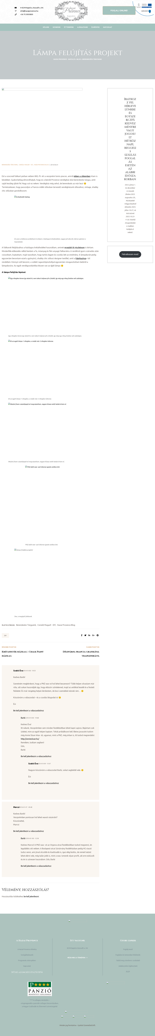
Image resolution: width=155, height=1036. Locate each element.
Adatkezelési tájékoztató (128, 966)
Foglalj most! (128, 949)
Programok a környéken (27, 960)
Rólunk (46, 27)
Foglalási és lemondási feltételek (128, 955)
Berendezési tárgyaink (10, 164)
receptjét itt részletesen (74, 247)
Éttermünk (69, 27)
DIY (5, 635)
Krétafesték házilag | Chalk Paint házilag (26, 652)
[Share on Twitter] (85, 635)
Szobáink (56, 27)
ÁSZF (128, 972)
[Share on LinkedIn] (89, 635)
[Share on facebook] (81, 635)
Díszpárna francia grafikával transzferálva (75, 652)
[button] (119, 10)
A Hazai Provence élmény (27, 949)
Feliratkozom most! (130, 254)
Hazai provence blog (41, 164)
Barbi (23, 718)
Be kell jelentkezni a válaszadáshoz (28, 710)
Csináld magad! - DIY (26, 164)
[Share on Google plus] (93, 635)
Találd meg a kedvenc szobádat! (128, 960)
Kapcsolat (107, 27)
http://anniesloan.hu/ (30, 739)
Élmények (95, 27)
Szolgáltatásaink (27, 955)
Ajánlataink (82, 27)
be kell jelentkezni (31, 896)
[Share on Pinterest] (98, 635)
